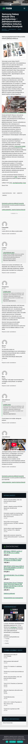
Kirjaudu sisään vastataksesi (9, 233)
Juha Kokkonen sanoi (8, 252)
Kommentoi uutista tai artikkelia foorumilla (13, 203)
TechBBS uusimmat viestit (13, 650)
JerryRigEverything (17, 182)
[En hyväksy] (26, 739)
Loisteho (4, 247)
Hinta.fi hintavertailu (8, 723)
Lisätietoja (20, 741)
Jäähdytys (19, 193)
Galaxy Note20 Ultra (7, 193)
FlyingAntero (5, 286)
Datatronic (11, 546)
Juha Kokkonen (12, 29)
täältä (15, 176)
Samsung (4, 195)
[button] (24, 8)
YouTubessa (13, 627)
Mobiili (19, 29)
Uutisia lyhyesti (9, 495)
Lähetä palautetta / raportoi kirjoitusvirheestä (13, 209)
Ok (7, 741)
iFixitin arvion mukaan (19, 146)
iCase (24, 182)
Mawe (3, 376)
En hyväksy (12, 741)
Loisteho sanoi (7, 291)
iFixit (14, 193)
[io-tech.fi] (7, 8)
